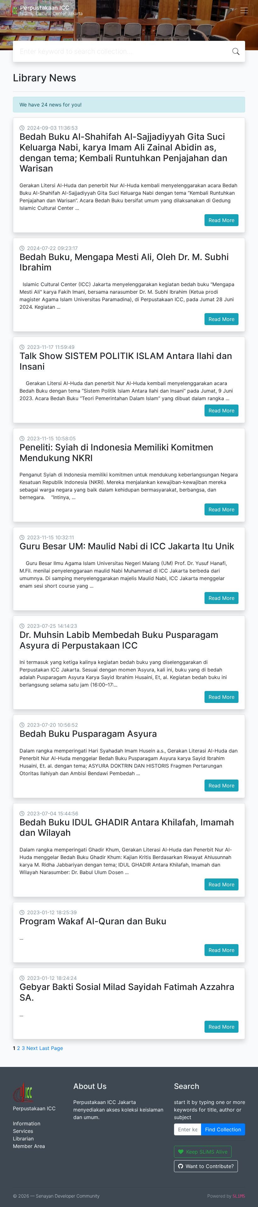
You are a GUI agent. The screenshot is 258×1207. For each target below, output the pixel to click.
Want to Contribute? (210, 1166)
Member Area (29, 1146)
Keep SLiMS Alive (206, 1152)
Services (23, 1131)
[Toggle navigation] (244, 10)
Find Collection (223, 1129)
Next (32, 1048)
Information (26, 1123)
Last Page (51, 1048)
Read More (221, 220)
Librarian (23, 1138)
